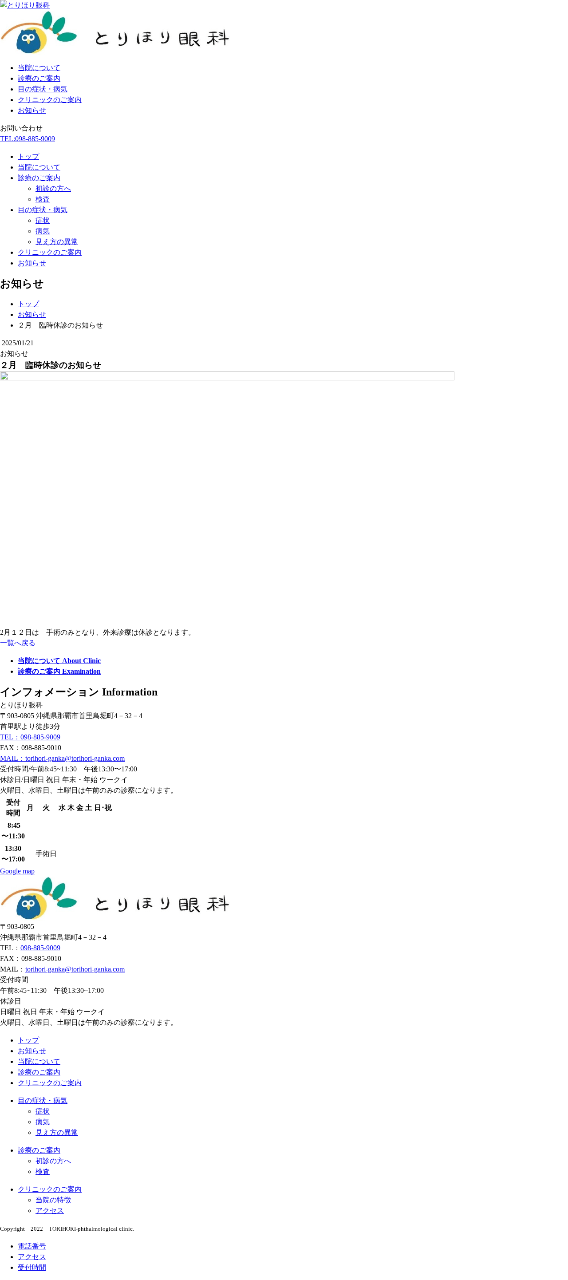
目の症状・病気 (42, 89)
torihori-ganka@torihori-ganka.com (75, 969)
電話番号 (32, 1246)
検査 (43, 199)
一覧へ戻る (18, 643)
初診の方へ (53, 188)
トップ (28, 156)
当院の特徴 (53, 1200)
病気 (43, 231)
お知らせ (32, 110)
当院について (39, 67)
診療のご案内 (39, 78)
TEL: (27, 138)
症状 (43, 220)
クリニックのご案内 (50, 99)
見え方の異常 (57, 241)
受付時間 (32, 1267)
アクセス (50, 1210)
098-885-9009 (40, 948)
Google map (17, 871)
